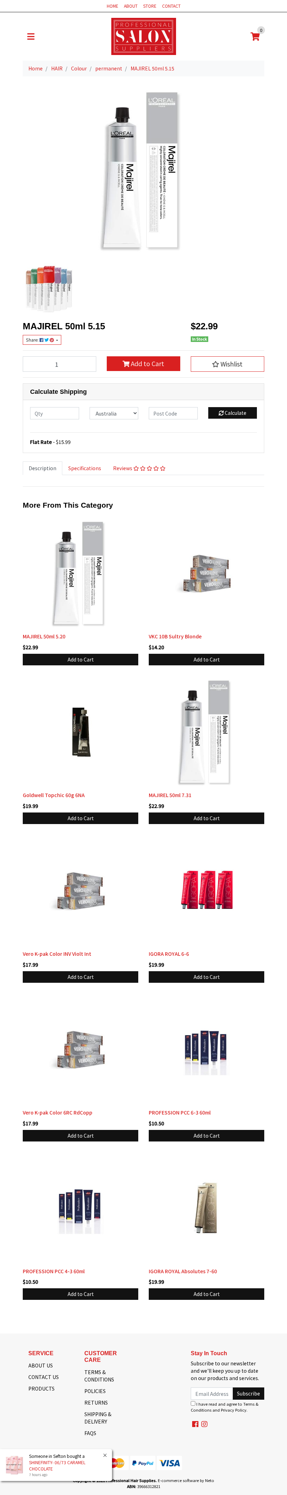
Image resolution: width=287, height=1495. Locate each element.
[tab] (42, 468)
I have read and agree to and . (225, 1407)
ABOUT (131, 6)
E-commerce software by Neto (186, 1480)
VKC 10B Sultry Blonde (175, 636)
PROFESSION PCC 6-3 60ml (180, 1112)
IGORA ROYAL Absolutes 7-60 (183, 1271)
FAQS (90, 1432)
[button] (227, 364)
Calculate (235, 412)
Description (42, 468)
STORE (149, 6)
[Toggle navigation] (31, 36)
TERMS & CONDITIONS (99, 1376)
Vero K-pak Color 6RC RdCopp (57, 1112)
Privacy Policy (233, 1410)
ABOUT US (40, 1365)
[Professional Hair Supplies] (143, 35)
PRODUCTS (41, 1388)
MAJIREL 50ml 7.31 (170, 794)
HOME (112, 6)
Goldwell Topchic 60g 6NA (54, 794)
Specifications (84, 468)
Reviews (123, 468)
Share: (33, 340)
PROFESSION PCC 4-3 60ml (54, 1271)
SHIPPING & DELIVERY (97, 1418)
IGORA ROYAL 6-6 (169, 953)
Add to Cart (147, 363)
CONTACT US (43, 1376)
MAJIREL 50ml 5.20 (44, 636)
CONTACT (171, 6)
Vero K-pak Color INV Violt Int (57, 953)
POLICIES (95, 1390)
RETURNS (96, 1402)
